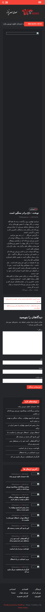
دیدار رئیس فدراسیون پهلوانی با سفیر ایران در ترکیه (23, 426)
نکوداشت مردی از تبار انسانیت (29, 448)
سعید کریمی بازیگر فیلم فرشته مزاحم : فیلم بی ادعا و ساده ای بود (23, 300)
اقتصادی (25, 589)
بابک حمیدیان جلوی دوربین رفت (14, 24)
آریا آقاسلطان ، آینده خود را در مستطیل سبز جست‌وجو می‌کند (24, 442)
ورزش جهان (23, 593)
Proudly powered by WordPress (14, 605)
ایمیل (40, 368)
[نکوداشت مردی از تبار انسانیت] (35, 549)
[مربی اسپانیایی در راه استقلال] (35, 559)
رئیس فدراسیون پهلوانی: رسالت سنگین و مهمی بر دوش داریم (23, 419)
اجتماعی (32, 209)
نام (41, 359)
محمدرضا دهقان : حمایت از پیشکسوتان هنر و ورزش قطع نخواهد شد (23, 307)
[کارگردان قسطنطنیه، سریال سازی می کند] (35, 569)
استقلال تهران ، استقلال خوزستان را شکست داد (23, 432)
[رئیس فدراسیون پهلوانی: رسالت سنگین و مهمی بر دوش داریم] (35, 497)
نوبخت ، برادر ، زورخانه (30, 290)
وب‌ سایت (39, 377)
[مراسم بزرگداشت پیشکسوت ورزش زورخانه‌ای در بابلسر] (35, 487)
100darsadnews (23, 217)
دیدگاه (39, 330)
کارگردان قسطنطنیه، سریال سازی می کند (25, 457)
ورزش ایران (36, 593)
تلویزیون (38, 596)
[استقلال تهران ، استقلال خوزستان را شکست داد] (35, 518)
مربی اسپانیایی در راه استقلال (29, 452)
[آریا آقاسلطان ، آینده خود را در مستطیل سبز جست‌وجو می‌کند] (35, 538)
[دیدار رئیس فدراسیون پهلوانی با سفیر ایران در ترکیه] (35, 507)
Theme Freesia (23, 608)
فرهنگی (38, 589)
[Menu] (39, 2)
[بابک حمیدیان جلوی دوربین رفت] (35, 476)
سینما (13, 593)
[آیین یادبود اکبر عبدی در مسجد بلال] (35, 528)
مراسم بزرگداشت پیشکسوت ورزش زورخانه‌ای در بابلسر (23, 412)
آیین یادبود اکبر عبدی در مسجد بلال (27, 437)
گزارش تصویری (22, 596)
